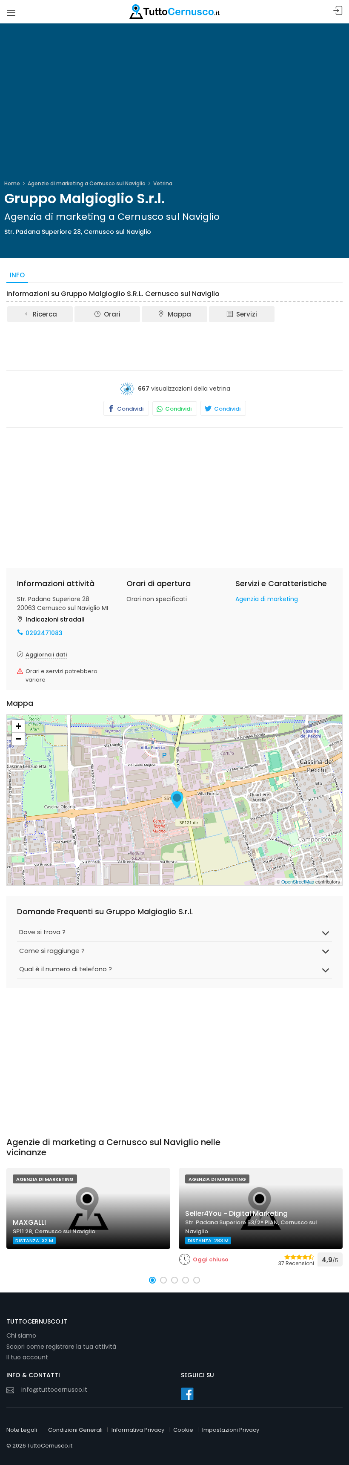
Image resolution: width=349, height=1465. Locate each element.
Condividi (129, 409)
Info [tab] (17, 275)
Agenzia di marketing (266, 599)
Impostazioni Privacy (230, 1430)
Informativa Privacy (138, 1430)
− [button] (18, 739)
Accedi (338, 11)
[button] (152, 1280)
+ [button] (18, 726)
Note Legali (21, 1430)
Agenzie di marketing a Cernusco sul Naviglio (87, 183)
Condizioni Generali (75, 1430)
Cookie (183, 1430)
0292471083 (44, 633)
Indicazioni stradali (55, 619)
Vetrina (162, 183)
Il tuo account (27, 1357)
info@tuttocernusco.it (54, 1389)
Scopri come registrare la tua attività (61, 1346)
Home (12, 183)
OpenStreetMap (297, 881)
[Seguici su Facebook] (187, 1393)
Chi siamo (21, 1335)
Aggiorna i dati (46, 654)
